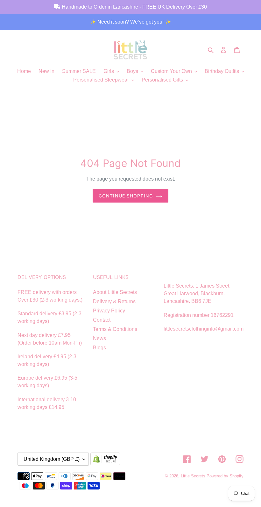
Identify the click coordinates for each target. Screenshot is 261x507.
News (99, 338)
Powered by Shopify (225, 476)
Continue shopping (126, 195)
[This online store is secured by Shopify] (106, 460)
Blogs (99, 347)
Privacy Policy (109, 310)
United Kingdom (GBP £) (52, 459)
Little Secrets (194, 476)
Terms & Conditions (115, 329)
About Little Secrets (115, 292)
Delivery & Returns (114, 301)
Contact (101, 320)
